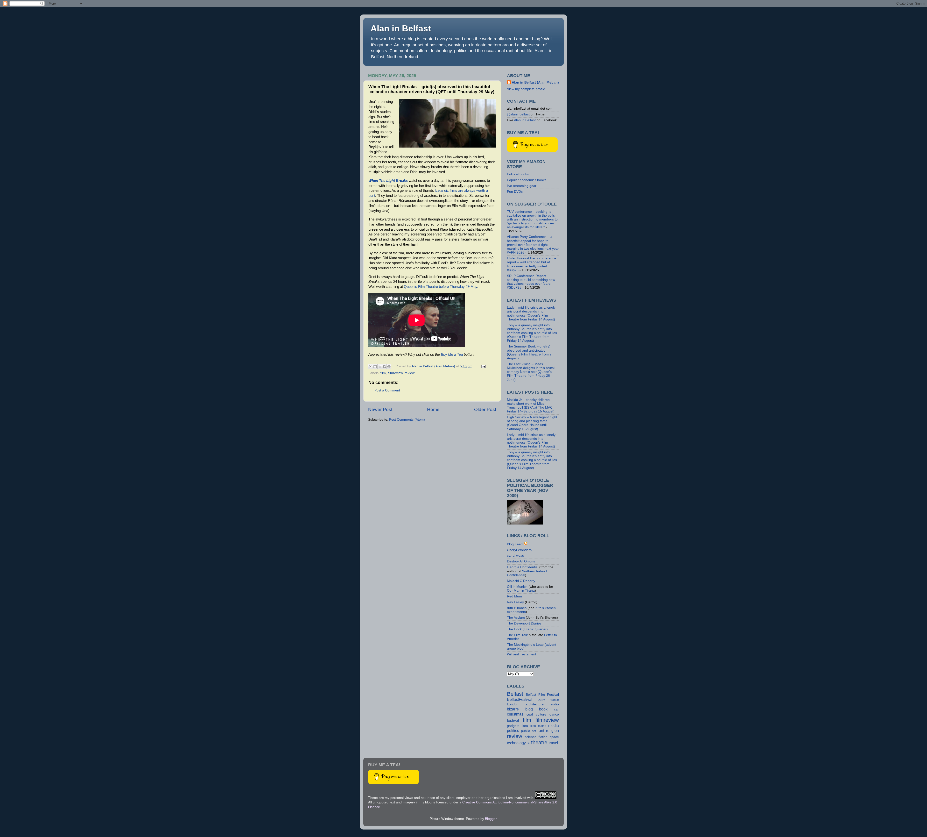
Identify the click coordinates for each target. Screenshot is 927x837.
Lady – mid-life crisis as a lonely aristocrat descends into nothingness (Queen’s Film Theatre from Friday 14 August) (531, 313)
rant (541, 730)
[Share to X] (379, 366)
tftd (528, 743)
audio (554, 704)
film (383, 373)
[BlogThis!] (375, 366)
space (554, 737)
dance (554, 714)
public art (528, 731)
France (554, 700)
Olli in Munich (517, 587)
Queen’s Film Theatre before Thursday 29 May (440, 287)
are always (466, 190)
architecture (535, 704)
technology (516, 743)
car (556, 709)
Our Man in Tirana (521, 590)
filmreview (395, 373)
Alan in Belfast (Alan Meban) (535, 82)
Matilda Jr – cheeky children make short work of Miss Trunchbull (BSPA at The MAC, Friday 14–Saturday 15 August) (531, 405)
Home (433, 409)
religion (552, 730)
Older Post (485, 409)
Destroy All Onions (521, 561)
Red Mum (514, 596)
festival (513, 720)
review (409, 373)
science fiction (536, 737)
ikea (525, 726)
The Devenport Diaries (524, 623)
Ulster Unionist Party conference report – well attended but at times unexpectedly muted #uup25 (531, 264)
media (553, 725)
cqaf (530, 714)
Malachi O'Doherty (521, 581)
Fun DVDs (515, 191)
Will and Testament (521, 654)
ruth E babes (517, 608)
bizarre (513, 709)
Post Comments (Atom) (407, 419)
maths (542, 726)
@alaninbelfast (518, 114)
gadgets (513, 726)
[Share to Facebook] (384, 366)
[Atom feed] (525, 544)
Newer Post (380, 409)
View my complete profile (526, 89)
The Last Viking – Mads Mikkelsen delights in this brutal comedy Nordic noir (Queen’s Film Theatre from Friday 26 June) (531, 372)
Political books (518, 174)
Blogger (491, 819)
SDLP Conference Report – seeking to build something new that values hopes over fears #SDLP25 (531, 282)
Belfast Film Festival (542, 694)
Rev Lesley (515, 602)
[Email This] (370, 366)
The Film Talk (517, 635)
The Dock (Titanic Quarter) (527, 629)
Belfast (515, 694)
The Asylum (516, 617)
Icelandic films (446, 190)
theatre (539, 742)
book (543, 709)
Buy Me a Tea (452, 354)
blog (529, 709)
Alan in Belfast (401, 28)
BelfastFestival (519, 699)
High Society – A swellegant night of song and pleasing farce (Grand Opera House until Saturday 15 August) (532, 423)
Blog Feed (515, 544)
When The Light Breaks (388, 181)
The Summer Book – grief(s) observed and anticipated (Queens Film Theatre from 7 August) (529, 352)
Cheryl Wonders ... (521, 550)
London (513, 704)
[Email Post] (483, 366)
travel (553, 743)
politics (513, 730)
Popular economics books (526, 180)
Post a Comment (387, 390)
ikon (533, 726)
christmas (515, 714)
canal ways (515, 555)
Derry (541, 700)
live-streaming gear (521, 186)
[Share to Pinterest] (388, 366)
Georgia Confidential (522, 567)
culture (541, 714)
